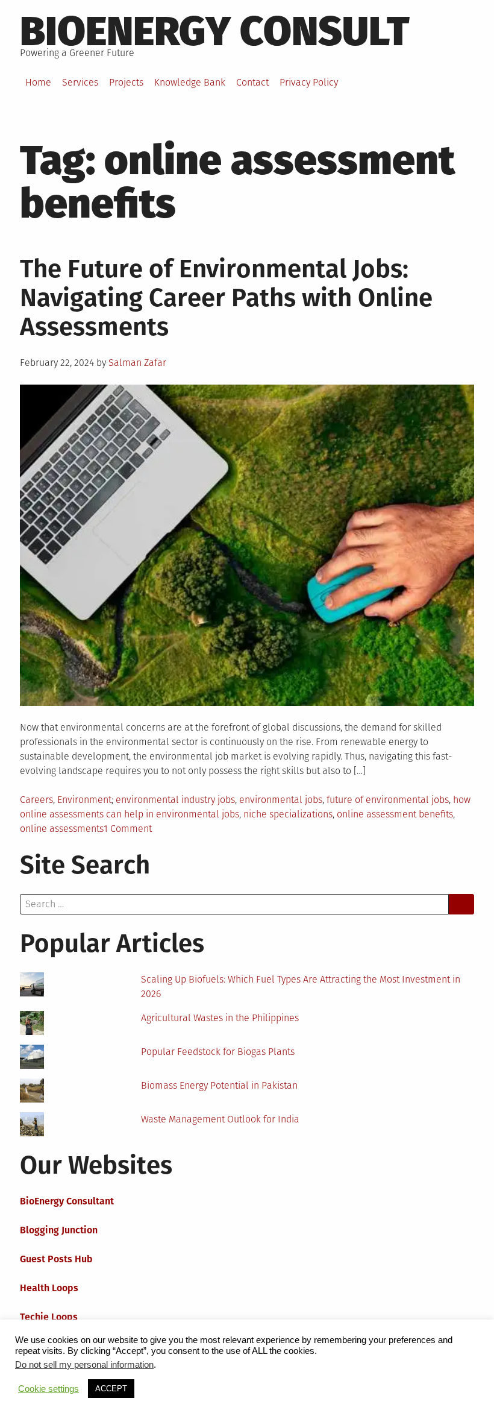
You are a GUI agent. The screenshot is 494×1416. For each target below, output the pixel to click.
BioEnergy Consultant (67, 1201)
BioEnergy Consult (215, 31)
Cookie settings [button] (48, 1389)
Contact (252, 82)
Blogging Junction (59, 1230)
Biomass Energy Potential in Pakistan (219, 1085)
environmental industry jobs (175, 799)
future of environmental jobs (388, 799)
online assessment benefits (395, 814)
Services (80, 82)
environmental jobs (280, 799)
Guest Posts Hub (56, 1259)
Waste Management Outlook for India (220, 1119)
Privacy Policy (309, 82)
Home (38, 82)
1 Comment (128, 828)
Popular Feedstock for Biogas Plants (218, 1051)
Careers (36, 799)
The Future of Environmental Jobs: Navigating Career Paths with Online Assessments (226, 298)
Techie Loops (49, 1317)
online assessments (62, 828)
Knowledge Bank (189, 82)
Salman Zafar (137, 362)
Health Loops (49, 1288)
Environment (84, 799)
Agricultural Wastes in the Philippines (220, 1018)
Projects (126, 82)
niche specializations (288, 814)
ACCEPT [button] (111, 1388)
